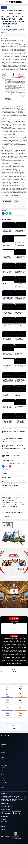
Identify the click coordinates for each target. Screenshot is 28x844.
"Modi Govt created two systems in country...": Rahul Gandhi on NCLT (20, 244)
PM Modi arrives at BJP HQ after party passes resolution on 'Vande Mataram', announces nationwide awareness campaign (8, 421)
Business (3, 758)
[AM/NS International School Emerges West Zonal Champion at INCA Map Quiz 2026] (14, 506)
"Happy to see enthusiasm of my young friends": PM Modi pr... (14, 494)
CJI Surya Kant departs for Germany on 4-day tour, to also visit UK (7, 326)
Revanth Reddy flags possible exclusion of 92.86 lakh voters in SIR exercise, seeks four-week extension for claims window (7, 230)
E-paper (3, 821)
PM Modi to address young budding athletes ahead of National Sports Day (20, 380)
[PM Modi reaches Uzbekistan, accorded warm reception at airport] (14, 477)
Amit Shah (16, 201)
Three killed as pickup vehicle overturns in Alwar (11, 516)
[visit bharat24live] (14, 565)
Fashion (2, 754)
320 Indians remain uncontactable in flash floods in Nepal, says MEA (7, 244)
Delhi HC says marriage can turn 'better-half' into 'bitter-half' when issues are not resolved (8, 380)
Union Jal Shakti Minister (8, 204)
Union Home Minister (7, 201)
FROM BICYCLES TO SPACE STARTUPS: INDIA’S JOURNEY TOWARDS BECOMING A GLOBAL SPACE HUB (20, 394)
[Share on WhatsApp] (10, 213)
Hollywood (3, 767)
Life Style (3, 749)
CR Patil (17, 204)
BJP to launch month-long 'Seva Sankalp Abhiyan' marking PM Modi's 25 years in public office (20, 421)
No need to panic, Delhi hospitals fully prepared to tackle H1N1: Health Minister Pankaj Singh (20, 298)
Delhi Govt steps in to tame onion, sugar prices (19, 353)
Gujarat (2, 743)
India (2, 746)
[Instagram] (10, 466)
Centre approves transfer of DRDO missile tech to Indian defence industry (19, 326)
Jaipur (2, 736)
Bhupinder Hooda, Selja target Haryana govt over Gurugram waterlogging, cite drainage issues (20, 312)
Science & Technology (5, 779)
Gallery (2, 784)
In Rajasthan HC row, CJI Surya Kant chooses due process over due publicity (20, 285)
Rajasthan (3, 739)
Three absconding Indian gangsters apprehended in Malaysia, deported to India (7, 394)
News (7, 10)
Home (3, 10)
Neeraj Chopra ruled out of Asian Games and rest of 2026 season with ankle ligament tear (20, 230)
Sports (2, 775)
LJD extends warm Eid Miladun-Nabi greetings (8, 284)
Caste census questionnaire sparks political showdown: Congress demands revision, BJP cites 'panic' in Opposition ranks (19, 339)
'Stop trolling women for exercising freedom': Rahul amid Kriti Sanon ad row (8, 339)
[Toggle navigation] (2, 2)
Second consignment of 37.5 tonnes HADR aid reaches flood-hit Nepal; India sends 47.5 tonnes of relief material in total (20, 258)
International (3, 771)
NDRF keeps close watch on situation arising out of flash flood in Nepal (8, 298)
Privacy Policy (4, 818)
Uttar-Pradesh (4, 741)
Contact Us (3, 816)
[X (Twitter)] (6, 466)
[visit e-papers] (4, 613)
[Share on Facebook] (3, 213)
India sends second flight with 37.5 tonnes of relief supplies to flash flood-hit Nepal (20, 271)
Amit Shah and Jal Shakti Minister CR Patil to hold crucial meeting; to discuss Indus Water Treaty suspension (17, 12)
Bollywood (3, 764)
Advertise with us (5, 823)
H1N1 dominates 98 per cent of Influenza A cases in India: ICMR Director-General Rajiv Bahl (20, 367)
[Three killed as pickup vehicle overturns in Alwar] (13, 513)
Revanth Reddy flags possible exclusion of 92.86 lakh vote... (13, 502)
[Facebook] (3, 466)
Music (2, 769)
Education (3, 777)
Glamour (2, 752)
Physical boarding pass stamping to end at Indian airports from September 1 (20, 408)
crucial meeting (6, 206)
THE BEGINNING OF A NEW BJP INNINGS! (7, 407)
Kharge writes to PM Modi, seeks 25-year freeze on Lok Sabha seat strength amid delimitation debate (7, 271)
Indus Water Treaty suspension (18, 206)
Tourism (2, 756)
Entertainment (4, 762)
